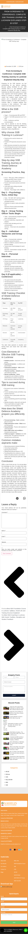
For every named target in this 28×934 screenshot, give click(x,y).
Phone (2, 901)
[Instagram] (12, 851)
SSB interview (17, 83)
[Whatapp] (21, 851)
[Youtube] (17, 851)
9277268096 (9, 841)
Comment (5, 512)
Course (3, 907)
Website (4, 542)
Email (3, 536)
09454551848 (9, 818)
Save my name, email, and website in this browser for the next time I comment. (14, 550)
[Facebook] (10, 851)
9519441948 (9, 830)
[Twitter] (15, 851)
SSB (7, 27)
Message (3, 912)
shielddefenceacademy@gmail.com (13, 844)
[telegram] (19, 851)
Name (4, 530)
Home (3, 27)
